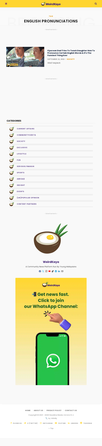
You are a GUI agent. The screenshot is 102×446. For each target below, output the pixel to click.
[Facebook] (40, 271)
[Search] (96, 3)
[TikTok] (53, 271)
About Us (38, 410)
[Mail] (62, 271)
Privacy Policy (53, 410)
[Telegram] (56, 271)
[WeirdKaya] (51, 3)
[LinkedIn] (59, 271)
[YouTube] (49, 271)
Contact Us (71, 410)
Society (71, 59)
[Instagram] (46, 271)
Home (27, 410)
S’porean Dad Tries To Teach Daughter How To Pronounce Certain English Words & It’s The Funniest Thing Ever (71, 53)
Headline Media (56, 415)
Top (51, 428)
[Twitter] (43, 271)
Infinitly (54, 418)
